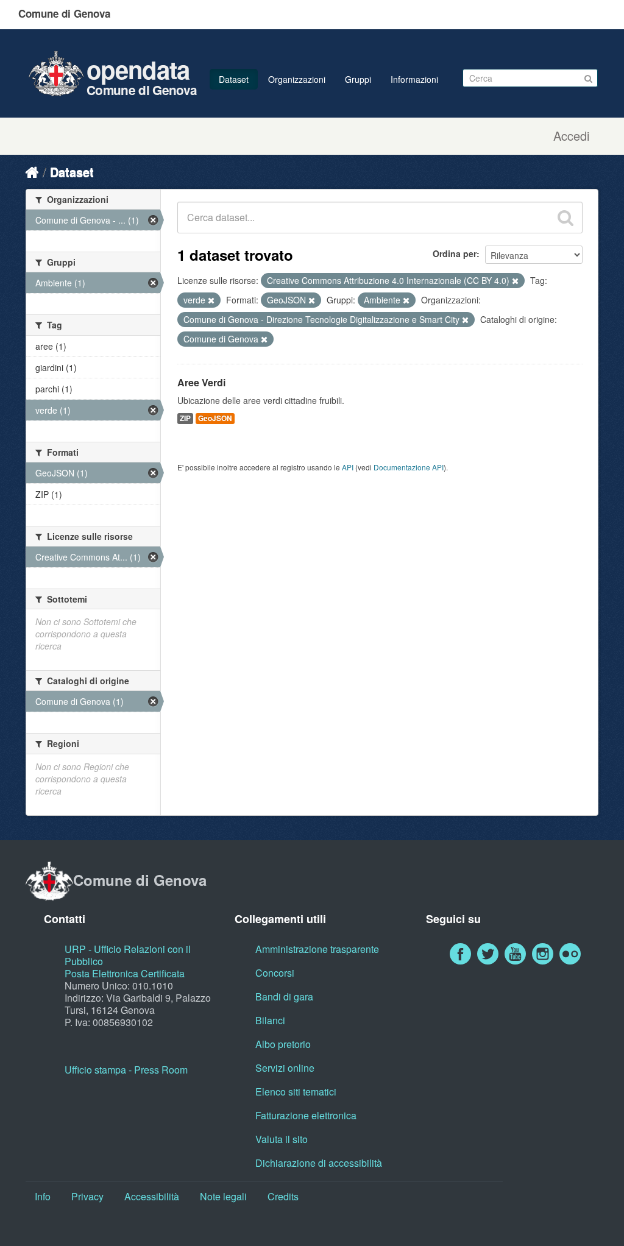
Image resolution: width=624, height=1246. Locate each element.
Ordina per (455, 253)
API (347, 467)
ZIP (185, 418)
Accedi (571, 135)
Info (43, 1196)
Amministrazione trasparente (317, 949)
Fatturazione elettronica (305, 1115)
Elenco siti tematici (295, 1092)
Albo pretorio (283, 1044)
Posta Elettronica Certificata (125, 973)
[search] (565, 217)
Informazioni (414, 79)
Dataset (234, 79)
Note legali (223, 1196)
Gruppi (358, 79)
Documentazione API (409, 467)
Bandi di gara (284, 996)
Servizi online (284, 1068)
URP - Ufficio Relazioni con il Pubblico (128, 955)
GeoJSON (215, 418)
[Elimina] (515, 281)
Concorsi (274, 973)
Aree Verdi (201, 382)
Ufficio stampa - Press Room (126, 1070)
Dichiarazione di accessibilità (318, 1163)
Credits (283, 1196)
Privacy (87, 1196)
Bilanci (270, 1020)
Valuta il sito (281, 1139)
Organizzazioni (296, 79)
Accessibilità (151, 1196)
